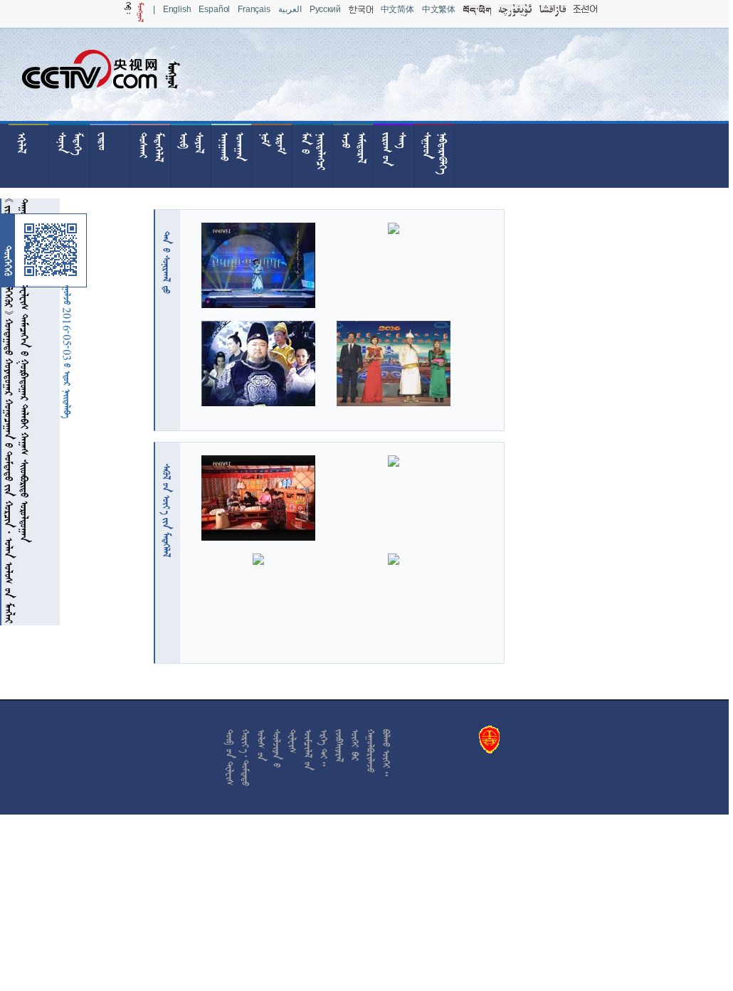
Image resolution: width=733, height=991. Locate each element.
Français (254, 9)
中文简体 (397, 9)
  (166, 262)
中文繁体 (438, 9)
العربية (290, 9)
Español (214, 9)
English (177, 9)
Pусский (325, 9)
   (166, 510)
